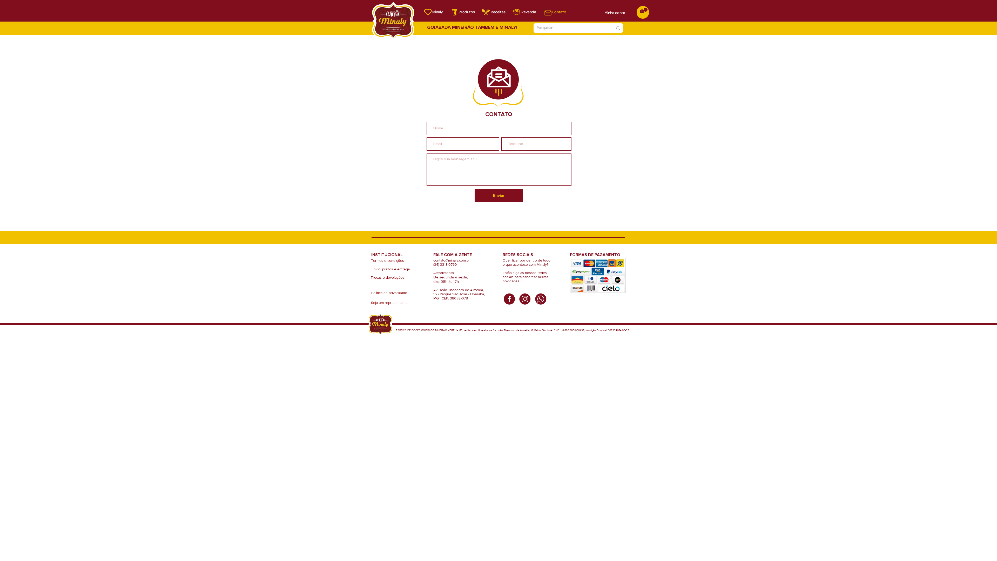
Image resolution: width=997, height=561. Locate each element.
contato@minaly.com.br (451, 260)
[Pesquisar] (618, 28)
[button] (644, 10)
